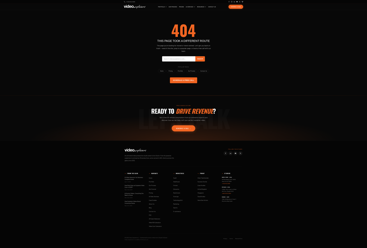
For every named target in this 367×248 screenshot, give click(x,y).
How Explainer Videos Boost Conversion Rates (133, 202)
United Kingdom (202, 189)
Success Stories (202, 181)
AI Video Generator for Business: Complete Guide (134, 178)
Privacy (225, 238)
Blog (150, 207)
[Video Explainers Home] (134, 7)
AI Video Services (154, 196)
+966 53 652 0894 (226, 193)
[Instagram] (231, 1)
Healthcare (176, 181)
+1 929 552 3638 (226, 183)
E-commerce (177, 211)
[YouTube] (237, 1)
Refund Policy (238, 238)
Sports (175, 207)
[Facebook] (229, 1)
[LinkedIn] (234, 1)
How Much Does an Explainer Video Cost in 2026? (134, 186)
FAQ (150, 215)
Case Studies (153, 200)
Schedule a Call (236, 7)
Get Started (152, 189)
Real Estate (176, 193)
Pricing (181, 7)
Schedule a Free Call (183, 80)
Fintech (175, 185)
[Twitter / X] (239, 1)
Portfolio (161, 7)
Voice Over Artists (203, 200)
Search (200, 59)
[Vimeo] (242, 1)
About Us (151, 204)
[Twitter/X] (240, 153)
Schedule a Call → (183, 128)
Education (176, 189)
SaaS (175, 178)
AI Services (189, 7)
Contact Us (212, 7)
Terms (231, 238)
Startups (176, 196)
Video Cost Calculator (155, 226)
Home (161, 71)
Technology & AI (177, 200)
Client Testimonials (203, 178)
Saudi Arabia (201, 196)
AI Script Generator (154, 219)
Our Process (173, 7)
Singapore (201, 193)
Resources (200, 7)
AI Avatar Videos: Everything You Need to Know (134, 194)
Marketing (176, 204)
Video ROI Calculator (155, 222)
